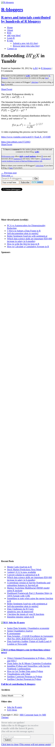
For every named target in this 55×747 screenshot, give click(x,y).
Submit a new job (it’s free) (25, 43)
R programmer (14, 633)
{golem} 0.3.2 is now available (21, 572)
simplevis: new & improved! (20, 611)
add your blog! (14, 35)
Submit (8, 740)
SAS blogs (12, 710)
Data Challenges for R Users (20, 609)
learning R (17, 159)
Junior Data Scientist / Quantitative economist (28, 628)
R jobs (10, 40)
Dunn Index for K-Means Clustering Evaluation (29, 663)
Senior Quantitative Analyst (20, 631)
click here (34, 82)
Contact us (12, 48)
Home (10, 27)
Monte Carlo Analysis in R (19, 567)
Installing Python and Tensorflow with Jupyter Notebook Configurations (28, 667)
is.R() (35, 68)
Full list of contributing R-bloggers (18, 684)
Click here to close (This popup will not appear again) (26, 744)
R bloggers (46, 68)
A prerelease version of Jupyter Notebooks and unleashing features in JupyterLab (28, 584)
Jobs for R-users (17, 622)
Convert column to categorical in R (23, 575)
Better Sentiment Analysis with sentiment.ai (27, 236)
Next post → (7, 175)
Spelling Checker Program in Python (24, 679)
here (46, 78)
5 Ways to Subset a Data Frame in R (24, 231)
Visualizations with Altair (18, 674)
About (10, 30)
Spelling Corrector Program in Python (24, 676)
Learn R (11, 38)
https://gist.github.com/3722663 (15, 142)
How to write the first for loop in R (23, 244)
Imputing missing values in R (20, 617)
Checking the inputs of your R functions (25, 614)
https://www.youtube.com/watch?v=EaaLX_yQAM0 (26, 137)
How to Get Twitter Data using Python (25, 671)
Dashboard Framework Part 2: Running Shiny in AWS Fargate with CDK (29, 594)
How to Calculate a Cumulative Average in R (28, 246)
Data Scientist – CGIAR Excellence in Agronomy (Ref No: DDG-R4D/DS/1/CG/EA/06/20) (30, 637)
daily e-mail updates (27, 156)
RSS (9, 33)
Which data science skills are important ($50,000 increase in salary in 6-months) (29, 240)
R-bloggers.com (7, 156)
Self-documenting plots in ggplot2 (22, 233)
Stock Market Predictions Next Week (24, 569)
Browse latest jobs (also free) (26, 46)
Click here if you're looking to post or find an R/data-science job (26, 160)
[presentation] (32, 55)
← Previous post (9, 173)
